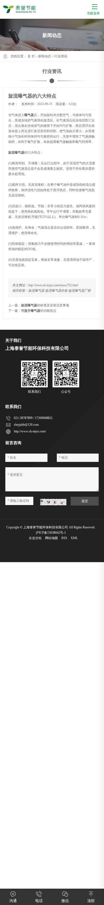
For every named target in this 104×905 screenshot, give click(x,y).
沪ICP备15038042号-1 (51, 533)
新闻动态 (44, 56)
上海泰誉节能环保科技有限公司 (45, 527)
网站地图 (51, 538)
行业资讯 (60, 56)
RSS (64, 538)
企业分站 (35, 538)
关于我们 (13, 340)
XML (74, 538)
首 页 (31, 56)
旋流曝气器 (36, 290)
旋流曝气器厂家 (79, 290)
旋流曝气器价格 (56, 290)
